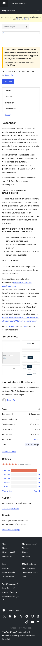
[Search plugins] (27, 26)
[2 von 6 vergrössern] (17, 355)
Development (10, 109)
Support (8, 115)
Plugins (25, 552)
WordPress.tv (9, 576)
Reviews (8, 97)
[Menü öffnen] (38, 3)
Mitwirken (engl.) (29, 564)
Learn (4, 564)
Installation (9, 103)
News (4, 548)
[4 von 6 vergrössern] (36, 343)
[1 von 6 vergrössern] (17, 343)
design (36, 445)
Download (8, 82)
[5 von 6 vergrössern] (36, 354)
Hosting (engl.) (8, 552)
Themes (25, 548)
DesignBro (9, 75)
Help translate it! (22, 19)
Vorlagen (26, 556)
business (29, 445)
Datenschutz (7, 556)
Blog (25, 326)
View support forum (10, 508)
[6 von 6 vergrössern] (36, 367)
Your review (7, 491)
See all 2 (36, 439)
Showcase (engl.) (29, 544)
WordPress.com (10, 584)
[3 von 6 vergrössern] (17, 368)
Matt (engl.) (8, 588)
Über (4, 544)
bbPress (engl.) (10, 592)
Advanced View (9, 451)
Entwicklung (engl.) (10, 572)
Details (8, 90)
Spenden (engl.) (30, 572)
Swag (25, 576)
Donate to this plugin (11, 529)
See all (37, 491)
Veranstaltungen (29, 568)
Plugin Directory (8, 11)
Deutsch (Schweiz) (16, 610)
